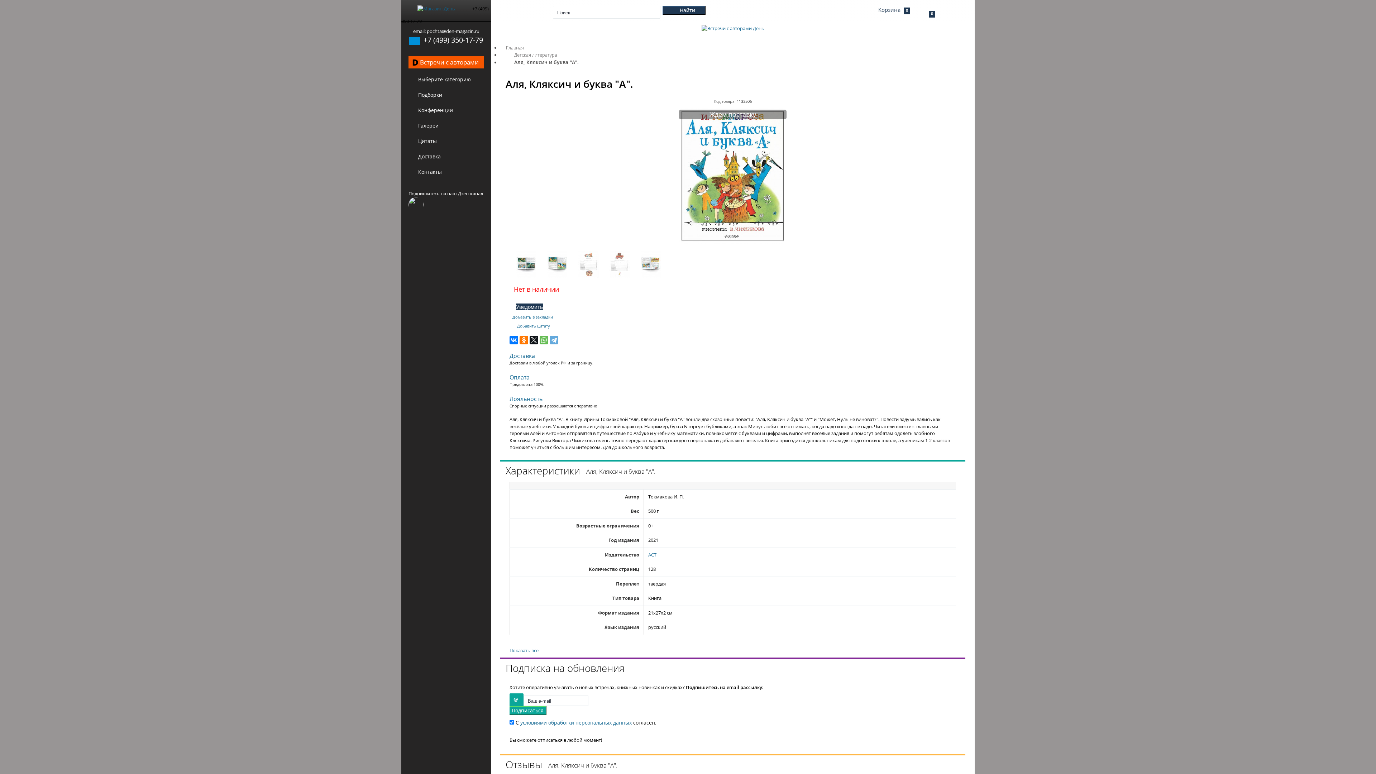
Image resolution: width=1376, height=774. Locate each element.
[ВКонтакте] (514, 340)
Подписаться (528, 710)
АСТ (652, 554)
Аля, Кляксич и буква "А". (546, 62)
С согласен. (585, 722)
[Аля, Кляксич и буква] (733, 242)
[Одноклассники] (524, 340)
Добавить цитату (533, 326)
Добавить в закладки (532, 317)
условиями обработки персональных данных (576, 722)
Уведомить (529, 307)
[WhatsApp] (544, 340)
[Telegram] (554, 340)
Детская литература (535, 55)
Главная (515, 47)
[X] (534, 340)
